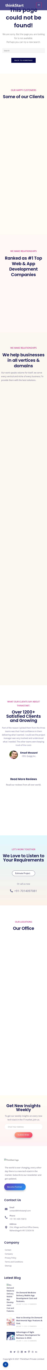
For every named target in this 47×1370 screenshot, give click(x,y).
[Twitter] (14, 1352)
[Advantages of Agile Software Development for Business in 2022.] (11, 1336)
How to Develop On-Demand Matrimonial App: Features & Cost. (29, 1320)
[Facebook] (11, 1352)
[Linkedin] (21, 1352)
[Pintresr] (29, 1352)
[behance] (36, 1352)
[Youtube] (25, 1352)
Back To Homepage (23, 60)
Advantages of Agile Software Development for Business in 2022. (28, 1335)
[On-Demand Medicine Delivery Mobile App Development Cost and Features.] (11, 1298)
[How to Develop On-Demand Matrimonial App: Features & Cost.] (11, 1321)
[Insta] (18, 1352)
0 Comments (32, 1304)
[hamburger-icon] (39, 5)
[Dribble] (32, 1352)
